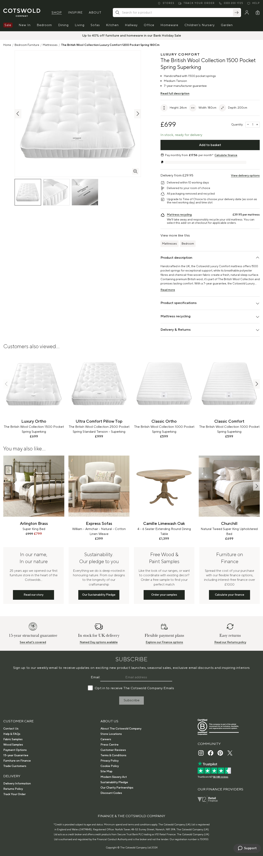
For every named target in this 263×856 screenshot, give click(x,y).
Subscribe (132, 700)
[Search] (236, 12)
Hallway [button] (131, 25)
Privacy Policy (109, 760)
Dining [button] (63, 25)
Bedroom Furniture (27, 45)
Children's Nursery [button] (200, 25)
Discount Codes (111, 793)
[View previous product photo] (18, 113)
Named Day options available (99, 642)
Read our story (33, 595)
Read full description (174, 93)
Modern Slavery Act (113, 777)
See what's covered (33, 642)
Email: (95, 677)
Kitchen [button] (112, 25)
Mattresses (50, 45)
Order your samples (164, 595)
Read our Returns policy (230, 642)
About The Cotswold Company (120, 728)
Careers (105, 739)
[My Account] (246, 12)
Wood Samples (13, 744)
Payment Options (15, 750)
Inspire (75, 12)
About (95, 12)
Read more (167, 290)
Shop (57, 12)
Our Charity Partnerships (116, 787)
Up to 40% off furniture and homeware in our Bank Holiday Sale (131, 36)
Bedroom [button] (44, 25)
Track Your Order (14, 794)
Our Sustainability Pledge (98, 595)
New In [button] (25, 25)
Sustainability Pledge (114, 782)
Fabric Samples (13, 739)
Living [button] (79, 25)
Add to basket (210, 145)
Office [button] (149, 25)
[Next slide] (256, 384)
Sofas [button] (95, 25)
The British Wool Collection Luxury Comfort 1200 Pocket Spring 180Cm (110, 45)
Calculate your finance (229, 595)
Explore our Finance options (164, 642)
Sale (8, 25)
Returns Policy (13, 789)
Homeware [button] (169, 25)
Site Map (106, 771)
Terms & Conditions (113, 755)
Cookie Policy (109, 766)
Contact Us (10, 728)
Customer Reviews (113, 750)
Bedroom (188, 244)
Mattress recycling (179, 215)
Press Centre (109, 744)
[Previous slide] (6, 384)
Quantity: (237, 124)
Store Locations (111, 734)
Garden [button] (227, 25)
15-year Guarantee (15, 755)
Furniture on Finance (17, 760)
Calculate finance (226, 155)
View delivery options (245, 175)
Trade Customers (14, 766)
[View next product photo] (137, 113)
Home (7, 45)
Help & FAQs (11, 734)
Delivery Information (17, 783)
